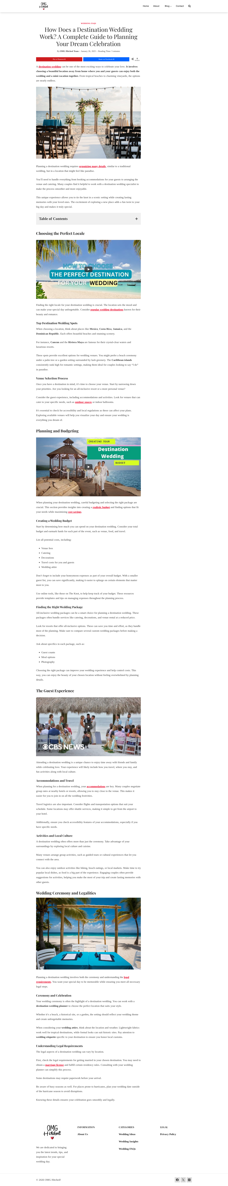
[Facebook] (177, 1179)
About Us (82, 1134)
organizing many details (92, 166)
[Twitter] (183, 1179)
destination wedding (50, 66)
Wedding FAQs (88, 23)
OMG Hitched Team (69, 51)
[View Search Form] (189, 6)
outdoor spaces (83, 402)
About (156, 6)
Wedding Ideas (127, 1134)
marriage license (54, 1064)
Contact (180, 6)
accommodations (96, 786)
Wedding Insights (128, 1141)
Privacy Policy (168, 1134)
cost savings (74, 511)
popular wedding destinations (106, 309)
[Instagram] (189, 1179)
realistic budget (101, 507)
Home (146, 6)
